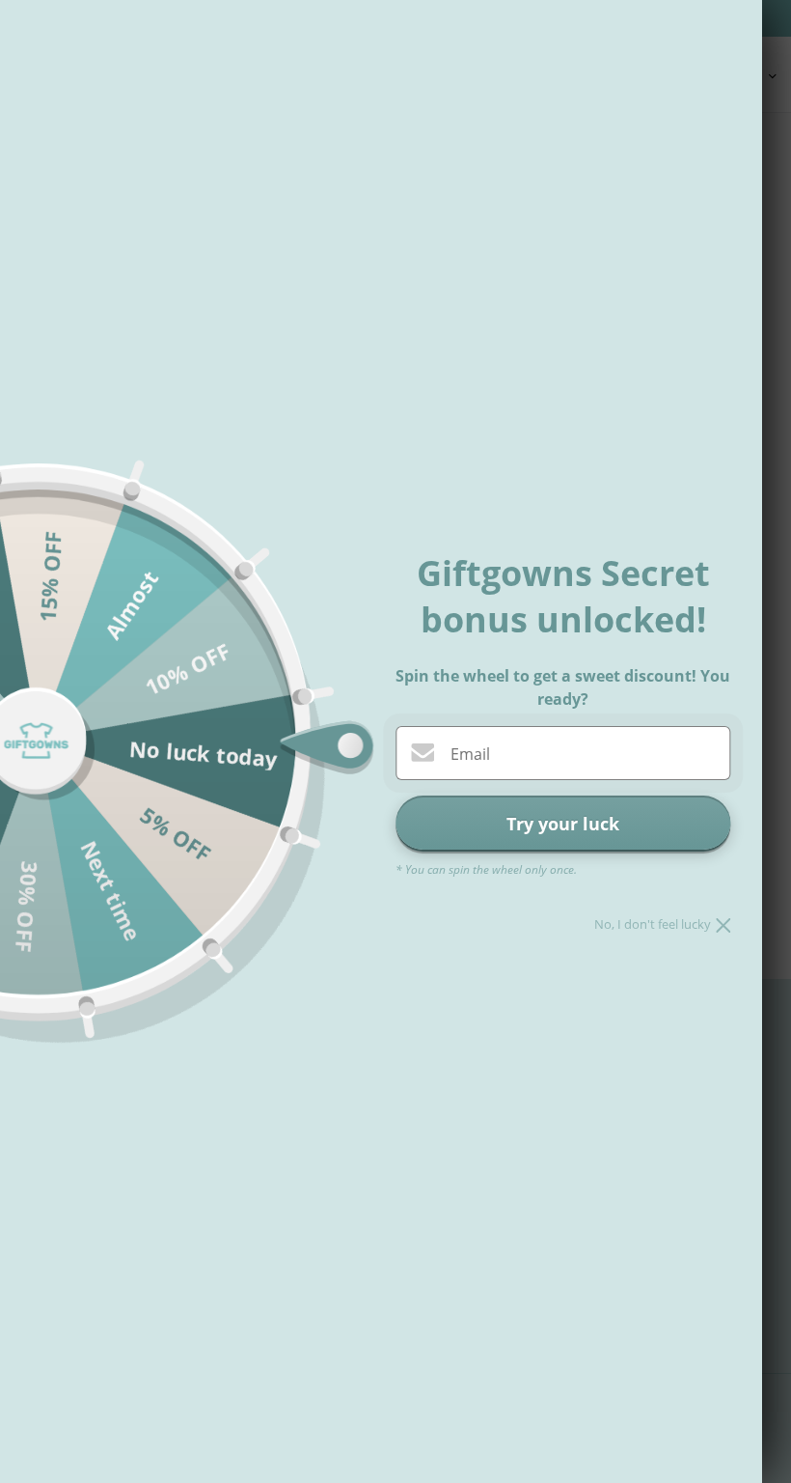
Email (470, 754)
